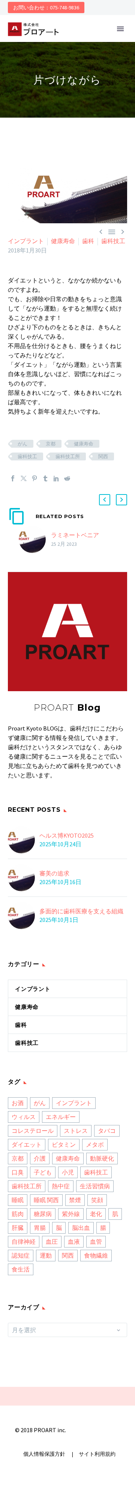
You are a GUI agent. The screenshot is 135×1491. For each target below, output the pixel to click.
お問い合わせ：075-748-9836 (46, 7)
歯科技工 (113, 241)
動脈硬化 (102, 1158)
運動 (46, 1255)
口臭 (18, 1172)
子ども (43, 1172)
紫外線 (71, 1214)
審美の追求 (54, 873)
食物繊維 (96, 1255)
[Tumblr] (45, 478)
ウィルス (24, 1116)
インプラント (26, 241)
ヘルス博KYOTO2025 (66, 835)
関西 (103, 456)
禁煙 (75, 1200)
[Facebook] (13, 478)
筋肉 (18, 1214)
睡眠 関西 (46, 1200)
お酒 (18, 1103)
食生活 (21, 1269)
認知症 (21, 1255)
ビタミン (64, 1144)
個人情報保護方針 (44, 1454)
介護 (40, 1158)
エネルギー (61, 1116)
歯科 (88, 241)
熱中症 (61, 1186)
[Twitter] (24, 478)
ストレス (76, 1130)
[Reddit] (67, 478)
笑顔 (97, 1200)
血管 (96, 1241)
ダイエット (27, 1144)
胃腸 (40, 1227)
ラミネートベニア (75, 535)
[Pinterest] (35, 478)
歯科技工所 (68, 456)
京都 (51, 444)
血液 (74, 1241)
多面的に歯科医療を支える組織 (81, 911)
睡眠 (18, 1200)
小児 (68, 1172)
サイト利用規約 (97, 1454)
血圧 (52, 1241)
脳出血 (81, 1227)
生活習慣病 (95, 1186)
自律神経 (24, 1241)
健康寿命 (63, 241)
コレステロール (33, 1130)
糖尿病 (43, 1214)
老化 (96, 1214)
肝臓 (18, 1227)
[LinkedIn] (56, 478)
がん (22, 444)
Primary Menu (120, 28)
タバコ (107, 1130)
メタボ (95, 1144)
